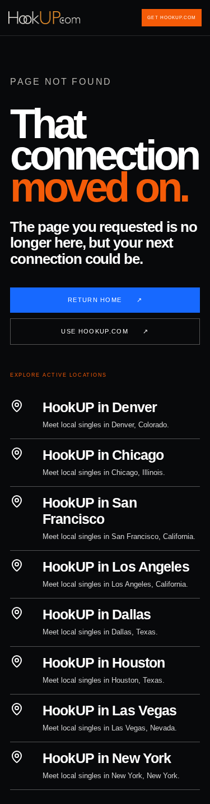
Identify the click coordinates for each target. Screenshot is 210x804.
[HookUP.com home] (45, 17)
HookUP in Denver (100, 407)
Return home (105, 299)
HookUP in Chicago (103, 455)
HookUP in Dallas (97, 614)
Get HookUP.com (171, 17)
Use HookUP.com (104, 331)
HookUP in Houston (104, 662)
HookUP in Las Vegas (109, 710)
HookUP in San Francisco (90, 511)
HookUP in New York (107, 758)
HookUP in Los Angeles (116, 566)
